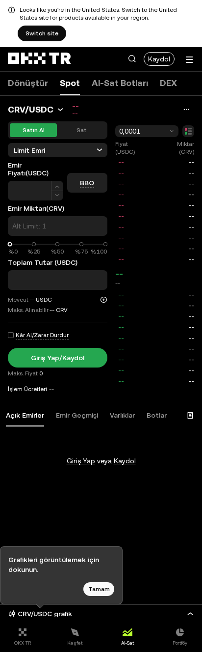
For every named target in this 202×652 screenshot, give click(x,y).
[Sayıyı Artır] (57, 186)
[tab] (25, 415)
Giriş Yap (81, 461)
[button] (132, 59)
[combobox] (147, 131)
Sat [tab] (81, 130)
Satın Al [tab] (34, 130)
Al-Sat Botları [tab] (120, 83)
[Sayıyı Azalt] (57, 195)
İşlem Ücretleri (27, 389)
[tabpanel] (101, 441)
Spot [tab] (70, 83)
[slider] (10, 244)
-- (119, 273)
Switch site (41, 33)
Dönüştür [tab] (28, 83)
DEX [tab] (168, 83)
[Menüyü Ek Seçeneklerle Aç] (189, 59)
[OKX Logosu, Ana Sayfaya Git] (39, 59)
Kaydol (159, 59)
